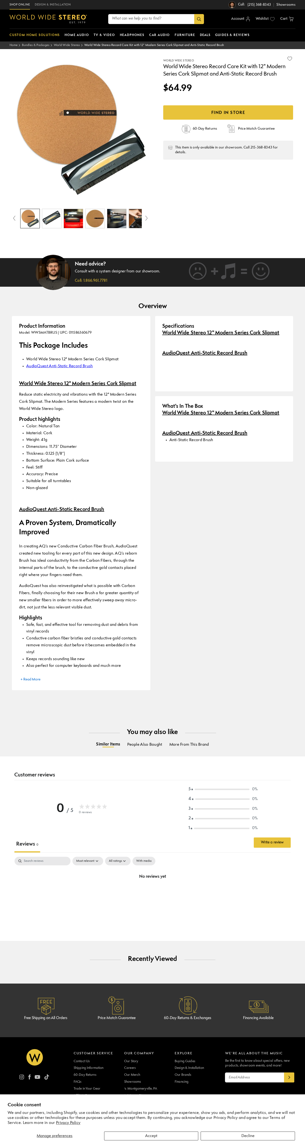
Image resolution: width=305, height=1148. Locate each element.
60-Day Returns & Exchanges (187, 1018)
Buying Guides (185, 1061)
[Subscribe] (289, 1077)
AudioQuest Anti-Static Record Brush (59, 366)
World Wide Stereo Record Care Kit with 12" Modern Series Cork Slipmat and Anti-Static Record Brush (154, 45)
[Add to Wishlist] (289, 58)
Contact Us (82, 1061)
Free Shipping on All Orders (45, 1018)
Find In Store (228, 113)
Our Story (131, 1061)
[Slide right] (146, 218)
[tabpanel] (152, 893)
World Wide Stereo (67, 45)
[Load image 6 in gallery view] (138, 218)
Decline (247, 1136)
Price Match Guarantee (117, 1018)
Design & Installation (189, 1068)
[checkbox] (143, 861)
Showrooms (132, 1081)
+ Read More (30, 679)
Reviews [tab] (27, 844)
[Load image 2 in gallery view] (51, 218)
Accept (151, 1136)
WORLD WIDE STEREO (178, 60)
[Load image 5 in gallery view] (117, 218)
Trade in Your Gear (87, 1088)
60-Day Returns (85, 1075)
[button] (287, 19)
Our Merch (132, 1075)
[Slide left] (14, 218)
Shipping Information (89, 1068)
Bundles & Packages (35, 45)
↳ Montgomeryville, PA (140, 1088)
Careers (130, 1068)
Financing (181, 1081)
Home (14, 45)
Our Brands (183, 1075)
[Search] (199, 19)
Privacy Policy (68, 1123)
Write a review (272, 842)
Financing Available (258, 1018)
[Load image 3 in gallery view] (73, 218)
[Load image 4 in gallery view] (95, 218)
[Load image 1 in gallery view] (30, 218)
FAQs (77, 1081)
